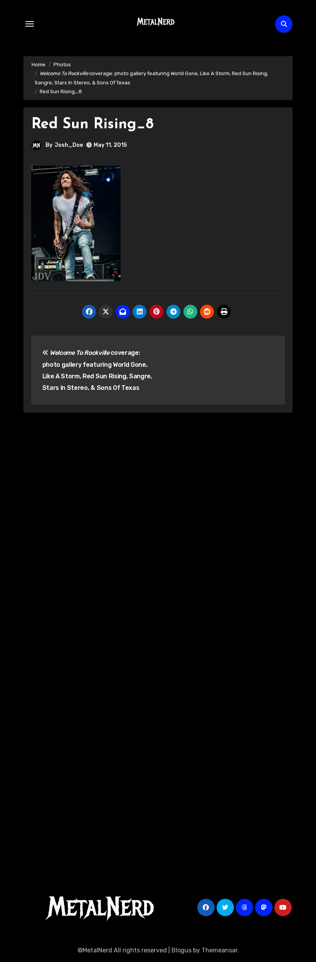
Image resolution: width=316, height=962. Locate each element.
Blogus (181, 950)
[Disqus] (158, 531)
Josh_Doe (69, 145)
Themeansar (219, 950)
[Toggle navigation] (30, 24)
